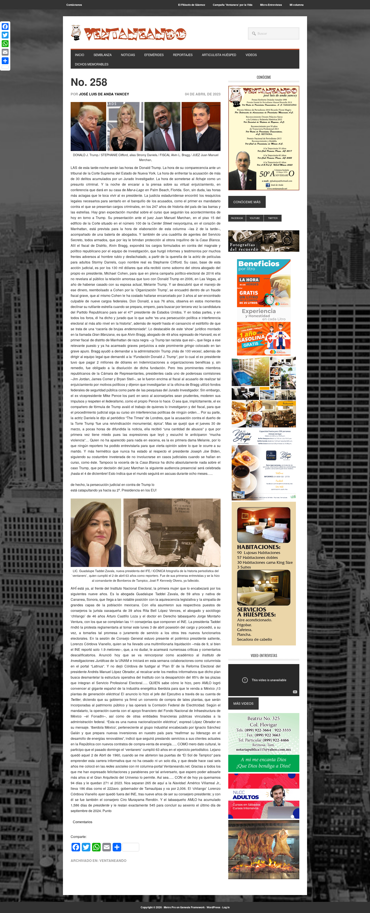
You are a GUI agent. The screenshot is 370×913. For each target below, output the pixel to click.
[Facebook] (5, 26)
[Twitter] (5, 35)
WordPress (213, 907)
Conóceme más (247, 202)
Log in (226, 907)
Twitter (273, 218)
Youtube (255, 218)
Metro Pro (170, 907)
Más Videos (243, 703)
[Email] (5, 52)
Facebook (237, 218)
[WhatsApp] (5, 43)
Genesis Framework (192, 907)
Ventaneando (128, 32)
